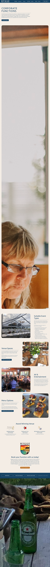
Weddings (15, 1)
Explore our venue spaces (6, 359)
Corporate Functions (43, 475)
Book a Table (46, 1)
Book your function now (25, 467)
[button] (20, 1)
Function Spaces (19, 475)
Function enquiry (5, 20)
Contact (39, 1)
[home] (7, 1)
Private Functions (31, 475)
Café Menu (28, 1)
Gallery (36, 1)
